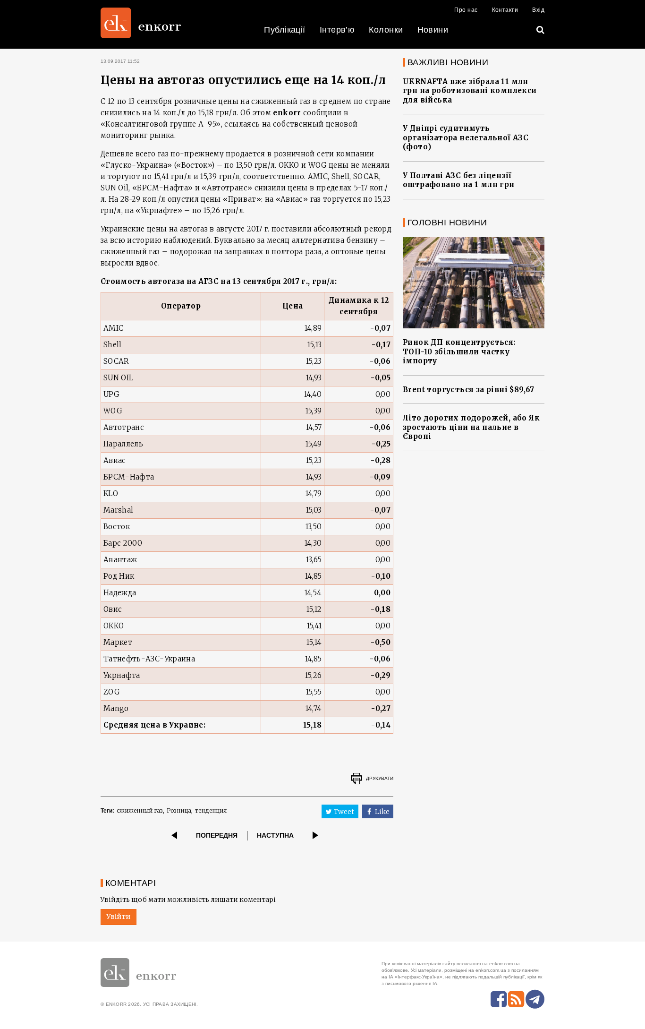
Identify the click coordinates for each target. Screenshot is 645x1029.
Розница (179, 810)
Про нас (465, 10)
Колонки (386, 29)
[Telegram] (535, 999)
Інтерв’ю (337, 29)
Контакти (505, 10)
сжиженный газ (140, 810)
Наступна (275, 835)
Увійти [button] (118, 916)
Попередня (217, 835)
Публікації (285, 29)
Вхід (538, 10)
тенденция (211, 810)
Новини (433, 29)
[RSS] (516, 999)
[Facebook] (499, 999)
